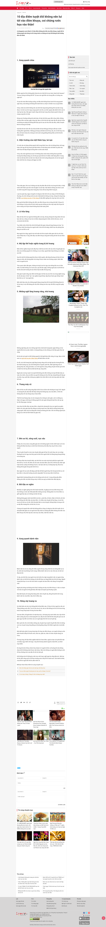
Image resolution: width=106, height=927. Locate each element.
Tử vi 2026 (33, 901)
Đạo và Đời (59, 8)
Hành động (82, 85)
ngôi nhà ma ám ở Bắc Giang (29, 358)
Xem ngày (21, 8)
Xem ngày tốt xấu (20, 901)
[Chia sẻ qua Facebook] (18, 702)
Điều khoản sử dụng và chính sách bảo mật (43, 924)
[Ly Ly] (54, 702)
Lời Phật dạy (71, 64)
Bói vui (30, 8)
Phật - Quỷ (71, 88)
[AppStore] (84, 924)
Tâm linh (24, 12)
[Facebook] (84, 913)
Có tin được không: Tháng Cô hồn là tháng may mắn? (32, 674)
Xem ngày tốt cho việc (21, 906)
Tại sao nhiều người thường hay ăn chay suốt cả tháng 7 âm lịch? (34, 671)
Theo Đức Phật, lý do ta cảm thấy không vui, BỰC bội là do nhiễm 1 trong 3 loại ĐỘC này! (79, 185)
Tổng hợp (82, 94)
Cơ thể (71, 83)
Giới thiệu (32, 924)
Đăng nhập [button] (87, 1)
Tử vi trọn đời (34, 906)
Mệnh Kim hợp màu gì (51, 908)
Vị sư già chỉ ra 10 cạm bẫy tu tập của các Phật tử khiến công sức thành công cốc (24, 844)
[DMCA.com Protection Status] (35, 919)
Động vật (82, 80)
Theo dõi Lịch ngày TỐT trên (51, 28)
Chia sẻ (86, 243)
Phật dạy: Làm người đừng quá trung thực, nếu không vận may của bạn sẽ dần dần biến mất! (80, 131)
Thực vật (71, 80)
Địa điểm (82, 91)
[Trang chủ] (17, 8)
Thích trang (73, 243)
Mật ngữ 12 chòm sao (67, 903)
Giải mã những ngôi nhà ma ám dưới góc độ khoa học (32, 668)
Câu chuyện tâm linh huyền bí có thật (76, 67)
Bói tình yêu (64, 906)
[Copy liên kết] (30, 702)
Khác (83, 8)
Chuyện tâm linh (76, 4)
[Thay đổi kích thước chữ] (43, 28)
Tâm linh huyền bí (81, 906)
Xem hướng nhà (50, 901)
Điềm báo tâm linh (68, 4)
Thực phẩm (72, 91)
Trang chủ (19, 12)
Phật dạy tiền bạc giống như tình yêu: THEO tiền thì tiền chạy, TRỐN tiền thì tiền (57, 844)
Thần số (73, 8)
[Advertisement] (38, 46)
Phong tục (78, 8)
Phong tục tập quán (81, 901)
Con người (82, 88)
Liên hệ (53, 924)
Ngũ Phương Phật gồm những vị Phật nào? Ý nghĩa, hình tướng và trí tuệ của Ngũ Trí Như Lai (79, 113)
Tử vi (26, 8)
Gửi (64, 788)
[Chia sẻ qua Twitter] (21, 702)
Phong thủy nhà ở (50, 906)
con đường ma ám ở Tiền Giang (30, 198)
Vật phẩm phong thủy (51, 903)
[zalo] (24, 702)
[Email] (27, 702)
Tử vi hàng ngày (34, 903)
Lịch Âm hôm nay (20, 903)
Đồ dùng (82, 83)
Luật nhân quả (71, 60)
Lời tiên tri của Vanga (85, 4)
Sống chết (71, 94)
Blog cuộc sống (66, 8)
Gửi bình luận (61, 804)
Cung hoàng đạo (36, 8)
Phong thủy (44, 8)
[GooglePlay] (84, 919)
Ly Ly (58, 702)
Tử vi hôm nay (65, 901)
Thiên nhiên (72, 85)
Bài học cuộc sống (81, 903)
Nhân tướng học (51, 8)
